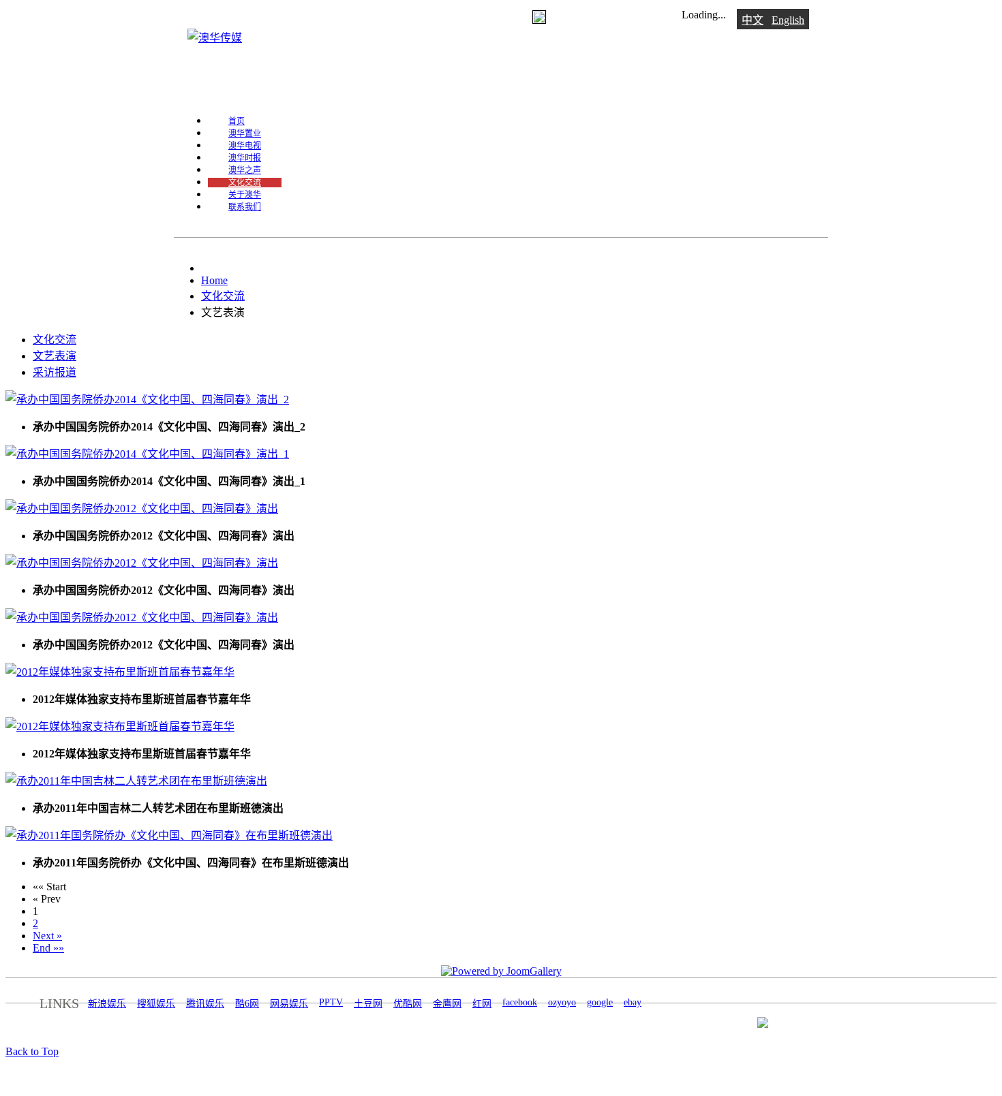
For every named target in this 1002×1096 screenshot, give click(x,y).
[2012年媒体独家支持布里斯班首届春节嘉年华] (119, 672)
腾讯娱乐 (205, 1004)
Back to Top (32, 1051)
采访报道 (54, 372)
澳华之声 (244, 170)
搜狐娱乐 (156, 1004)
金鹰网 (447, 1004)
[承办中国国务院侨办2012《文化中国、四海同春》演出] (141, 508)
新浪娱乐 (107, 1004)
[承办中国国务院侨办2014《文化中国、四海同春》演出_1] (147, 454)
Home (214, 280)
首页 (236, 121)
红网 (481, 1004)
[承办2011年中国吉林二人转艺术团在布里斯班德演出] (136, 781)
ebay (632, 1002)
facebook (519, 1002)
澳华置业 (244, 133)
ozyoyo (562, 1002)
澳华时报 (244, 158)
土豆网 (368, 1004)
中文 (752, 20)
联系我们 (244, 207)
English (788, 20)
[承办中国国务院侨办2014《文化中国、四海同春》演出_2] (147, 399)
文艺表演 (54, 356)
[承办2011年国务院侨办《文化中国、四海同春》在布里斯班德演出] (169, 835)
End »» (48, 948)
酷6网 (247, 1004)
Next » (47, 935)
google (600, 1002)
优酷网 (407, 1004)
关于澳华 (244, 195)
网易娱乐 (289, 1004)
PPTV (331, 1002)
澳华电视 (244, 146)
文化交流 (244, 182)
